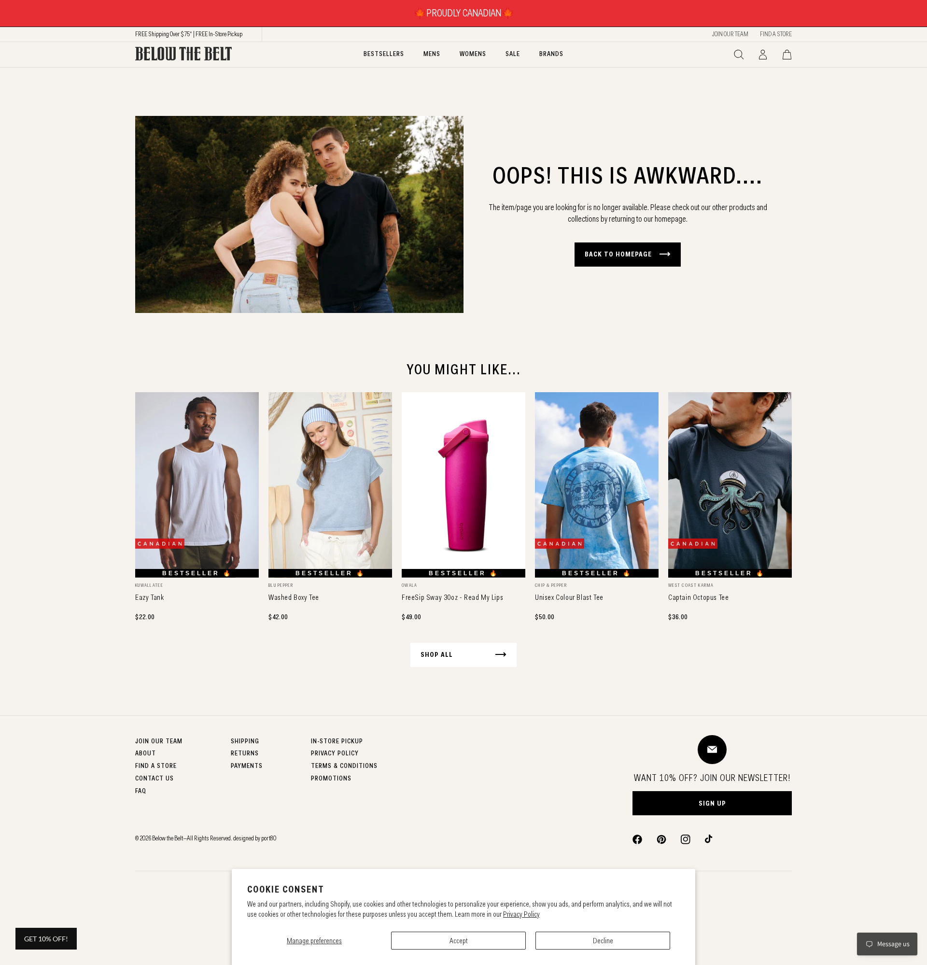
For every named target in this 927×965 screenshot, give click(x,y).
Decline (603, 941)
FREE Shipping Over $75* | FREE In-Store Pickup (188, 33)
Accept (458, 941)
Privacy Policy (521, 914)
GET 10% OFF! (46, 939)
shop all (437, 654)
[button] (738, 54)
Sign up (712, 803)
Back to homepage (618, 254)
